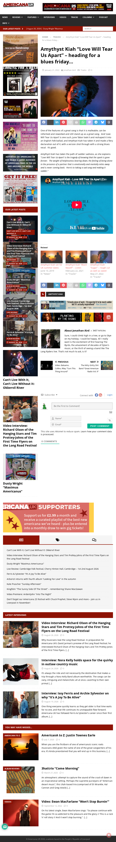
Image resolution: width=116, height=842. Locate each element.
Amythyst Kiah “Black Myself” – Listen (76, 266)
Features (32, 17)
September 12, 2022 (53, 805)
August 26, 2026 (15, 237)
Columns (87, 17)
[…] (67, 650)
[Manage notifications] (108, 835)
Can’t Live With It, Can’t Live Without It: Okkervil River (19, 225)
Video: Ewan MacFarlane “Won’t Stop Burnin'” (75, 801)
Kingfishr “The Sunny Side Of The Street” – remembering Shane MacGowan (45, 589)
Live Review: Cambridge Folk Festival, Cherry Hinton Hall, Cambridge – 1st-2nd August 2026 (20, 305)
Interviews (49, 17)
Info (4, 23)
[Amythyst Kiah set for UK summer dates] (52, 257)
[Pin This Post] (63, 122)
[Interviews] (21, 634)
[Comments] (94, 539)
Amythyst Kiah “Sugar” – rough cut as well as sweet (100, 267)
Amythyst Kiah (55, 294)
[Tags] (57, 539)
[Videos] (21, 813)
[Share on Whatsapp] (83, 122)
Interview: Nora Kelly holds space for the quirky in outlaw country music (77, 662)
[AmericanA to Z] (21, 746)
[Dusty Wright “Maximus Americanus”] (20, 467)
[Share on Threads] (109, 122)
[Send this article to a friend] (70, 122)
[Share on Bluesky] (102, 122)
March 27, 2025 (51, 772)
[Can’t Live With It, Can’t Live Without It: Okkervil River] (20, 363)
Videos (63, 17)
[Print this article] (76, 122)
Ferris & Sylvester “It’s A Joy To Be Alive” (20, 333)
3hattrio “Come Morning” (60, 768)
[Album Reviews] (21, 779)
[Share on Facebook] (44, 122)
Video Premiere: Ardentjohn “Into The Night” (29, 594)
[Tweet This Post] (50, 122)
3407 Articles (99, 330)
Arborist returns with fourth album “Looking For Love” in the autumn (41, 579)
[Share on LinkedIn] (57, 122)
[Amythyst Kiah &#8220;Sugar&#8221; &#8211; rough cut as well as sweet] (101, 257)
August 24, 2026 (51, 668)
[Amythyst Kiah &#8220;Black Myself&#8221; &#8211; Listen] (76, 257)
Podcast (103, 17)
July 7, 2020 (49, 739)
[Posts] (21, 539)
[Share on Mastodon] (89, 122)
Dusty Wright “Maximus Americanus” (18, 281)
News (5, 17)
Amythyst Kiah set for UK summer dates (51, 266)
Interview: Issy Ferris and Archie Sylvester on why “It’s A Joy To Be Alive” (75, 695)
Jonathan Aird (69, 70)
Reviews (16, 17)
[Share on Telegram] (96, 122)
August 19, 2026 (51, 701)
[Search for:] (98, 28)
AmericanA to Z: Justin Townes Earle (68, 735)
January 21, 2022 (52, 70)
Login (109, 394)
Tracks (74, 17)
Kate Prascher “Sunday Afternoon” (24, 584)
